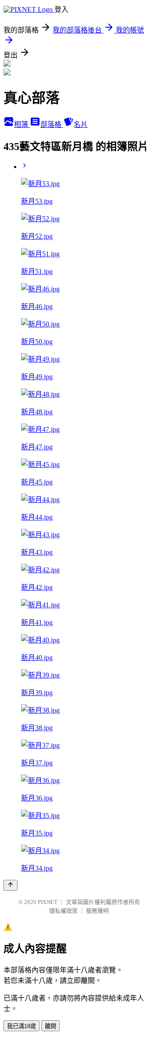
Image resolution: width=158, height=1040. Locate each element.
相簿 (22, 124)
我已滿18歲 (21, 1026)
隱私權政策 (63, 910)
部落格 (51, 124)
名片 (81, 124)
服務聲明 (97, 910)
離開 (50, 1026)
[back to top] (11, 885)
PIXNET (47, 902)
